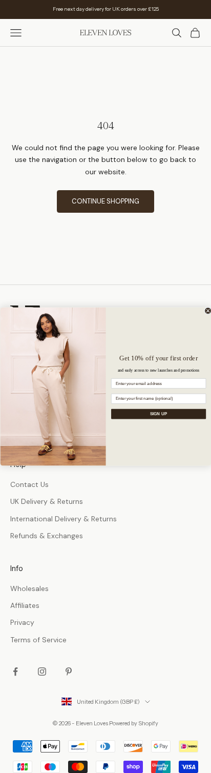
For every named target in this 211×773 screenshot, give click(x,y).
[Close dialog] (207, 311)
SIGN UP (158, 414)
